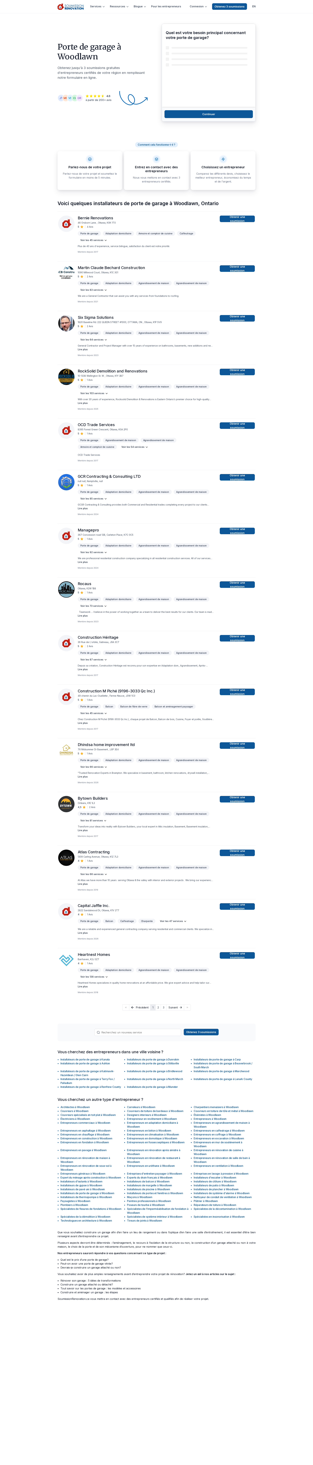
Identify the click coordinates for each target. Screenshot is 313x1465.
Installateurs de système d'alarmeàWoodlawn (221, 1193)
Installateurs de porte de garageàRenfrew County (90, 1086)
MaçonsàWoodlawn (139, 1197)
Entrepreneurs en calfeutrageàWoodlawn (219, 1130)
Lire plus (83, 349)
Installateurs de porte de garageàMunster (152, 1086)
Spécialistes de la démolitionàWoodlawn (85, 1216)
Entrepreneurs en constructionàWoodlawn (86, 1138)
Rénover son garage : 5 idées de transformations (90, 1280)
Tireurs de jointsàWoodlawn (144, 1220)
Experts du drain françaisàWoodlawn (149, 1177)
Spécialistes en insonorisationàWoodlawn (219, 1216)
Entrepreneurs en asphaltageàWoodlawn (85, 1130)
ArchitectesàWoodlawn (75, 1107)
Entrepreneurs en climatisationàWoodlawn (153, 1134)
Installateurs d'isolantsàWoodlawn (81, 1181)
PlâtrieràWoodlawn (206, 1201)
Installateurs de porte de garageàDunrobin (153, 1059)
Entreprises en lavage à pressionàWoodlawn (221, 1173)
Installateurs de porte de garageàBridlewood (154, 1071)
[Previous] (125, 1007)
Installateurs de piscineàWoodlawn (148, 1189)
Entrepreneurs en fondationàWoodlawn (84, 1142)
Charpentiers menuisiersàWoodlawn (216, 1107)
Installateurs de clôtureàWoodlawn (215, 1181)
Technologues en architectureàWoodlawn (86, 1220)
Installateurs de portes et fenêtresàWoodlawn (155, 1193)
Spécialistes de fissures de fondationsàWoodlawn (90, 1208)
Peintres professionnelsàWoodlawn (149, 1201)
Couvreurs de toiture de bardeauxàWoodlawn (155, 1111)
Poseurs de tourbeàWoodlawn (146, 1205)
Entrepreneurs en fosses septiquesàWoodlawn (155, 1142)
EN (254, 6)
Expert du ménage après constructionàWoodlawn (90, 1177)
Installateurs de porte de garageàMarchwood (221, 1071)
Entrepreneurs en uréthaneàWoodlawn (151, 1165)
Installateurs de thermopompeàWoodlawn (86, 1197)
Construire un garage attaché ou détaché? (86, 1284)
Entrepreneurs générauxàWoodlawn (82, 1173)
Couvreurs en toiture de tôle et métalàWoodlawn (223, 1111)
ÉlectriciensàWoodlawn (75, 1118)
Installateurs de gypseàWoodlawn (81, 1185)
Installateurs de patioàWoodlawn (214, 1185)
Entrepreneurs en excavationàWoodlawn (219, 1138)
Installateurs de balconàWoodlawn (148, 1181)
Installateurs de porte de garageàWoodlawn (87, 1193)
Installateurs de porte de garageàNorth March (155, 1079)
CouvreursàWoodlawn (74, 1111)
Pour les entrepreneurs (166, 6)
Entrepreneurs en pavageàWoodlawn (83, 1150)
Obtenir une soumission (237, 219)
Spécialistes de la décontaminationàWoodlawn (222, 1208)
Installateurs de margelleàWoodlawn (149, 1185)
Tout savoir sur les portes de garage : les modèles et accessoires (100, 1288)
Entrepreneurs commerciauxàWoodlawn (85, 1122)
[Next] (187, 1007)
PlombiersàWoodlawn (74, 1205)
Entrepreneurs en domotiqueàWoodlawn (152, 1138)
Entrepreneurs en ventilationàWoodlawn (218, 1165)
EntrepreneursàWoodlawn (210, 1118)
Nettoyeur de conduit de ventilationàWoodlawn (223, 1197)
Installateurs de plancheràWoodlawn (216, 1189)
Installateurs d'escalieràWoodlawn (215, 1177)
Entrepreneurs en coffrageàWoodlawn (217, 1134)
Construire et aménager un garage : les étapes (89, 1292)
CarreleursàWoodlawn (141, 1107)
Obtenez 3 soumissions (230, 6)
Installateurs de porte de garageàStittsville (153, 1063)
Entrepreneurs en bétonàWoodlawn (149, 1130)
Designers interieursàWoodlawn (147, 1115)
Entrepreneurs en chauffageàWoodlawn (85, 1134)
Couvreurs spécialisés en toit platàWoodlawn (88, 1115)
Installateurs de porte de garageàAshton (85, 1063)
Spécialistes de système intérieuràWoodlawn (154, 1216)
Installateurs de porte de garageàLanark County (223, 1079)
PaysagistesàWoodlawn (75, 1201)
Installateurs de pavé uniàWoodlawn (82, 1189)
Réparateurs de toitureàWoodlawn (215, 1205)
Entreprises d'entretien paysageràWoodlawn (154, 1173)
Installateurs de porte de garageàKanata (85, 1059)
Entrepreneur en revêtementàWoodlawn (152, 1118)
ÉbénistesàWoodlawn (207, 1115)
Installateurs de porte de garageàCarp (217, 1059)
